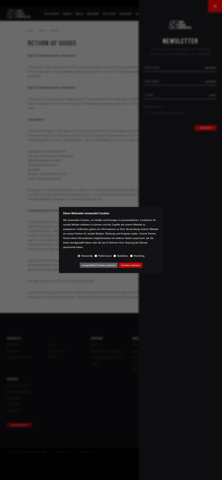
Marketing (139, 255)
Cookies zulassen (130, 265)
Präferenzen (105, 255)
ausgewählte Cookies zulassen (99, 265)
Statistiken (122, 255)
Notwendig (87, 255)
